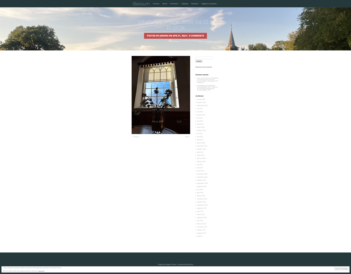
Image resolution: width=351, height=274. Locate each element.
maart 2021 (200, 171)
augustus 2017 (202, 233)
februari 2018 (201, 224)
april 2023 (200, 140)
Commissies (174, 4)
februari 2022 (201, 158)
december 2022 (202, 146)
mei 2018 (200, 221)
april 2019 (200, 211)
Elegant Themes (171, 264)
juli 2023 (199, 133)
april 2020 (200, 193)
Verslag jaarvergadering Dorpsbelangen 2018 (205, 89)
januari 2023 (201, 143)
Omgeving (184, 4)
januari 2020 (201, 196)
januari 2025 (201, 115)
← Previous (135, 137)
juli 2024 (199, 118)
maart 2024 (200, 127)
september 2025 (202, 105)
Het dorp (156, 4)
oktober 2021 (201, 161)
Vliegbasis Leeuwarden (208, 4)
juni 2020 (200, 189)
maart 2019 (200, 214)
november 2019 (202, 199)
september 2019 (202, 205)
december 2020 (202, 174)
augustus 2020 (202, 186)
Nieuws (164, 4)
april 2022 (200, 152)
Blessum (141, 4)
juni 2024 (200, 121)
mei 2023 (200, 137)
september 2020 (202, 183)
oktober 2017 (201, 230)
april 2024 (200, 124)
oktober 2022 (201, 149)
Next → (187, 137)
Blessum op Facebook (204, 67)
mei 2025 (200, 112)
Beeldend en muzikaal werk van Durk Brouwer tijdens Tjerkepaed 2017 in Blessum (208, 80)
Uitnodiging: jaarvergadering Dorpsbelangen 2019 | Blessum (207, 86)
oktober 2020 (201, 180)
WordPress (189, 264)
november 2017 (202, 227)
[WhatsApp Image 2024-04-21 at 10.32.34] (161, 133)
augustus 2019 (202, 208)
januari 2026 (201, 99)
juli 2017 (199, 236)
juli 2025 (199, 109)
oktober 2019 (201, 202)
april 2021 (200, 168)
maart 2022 (200, 155)
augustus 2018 (202, 218)
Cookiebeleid (41, 271)
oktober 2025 (201, 102)
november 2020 (202, 177)
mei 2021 (200, 165)
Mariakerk (194, 4)
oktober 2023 (201, 130)
